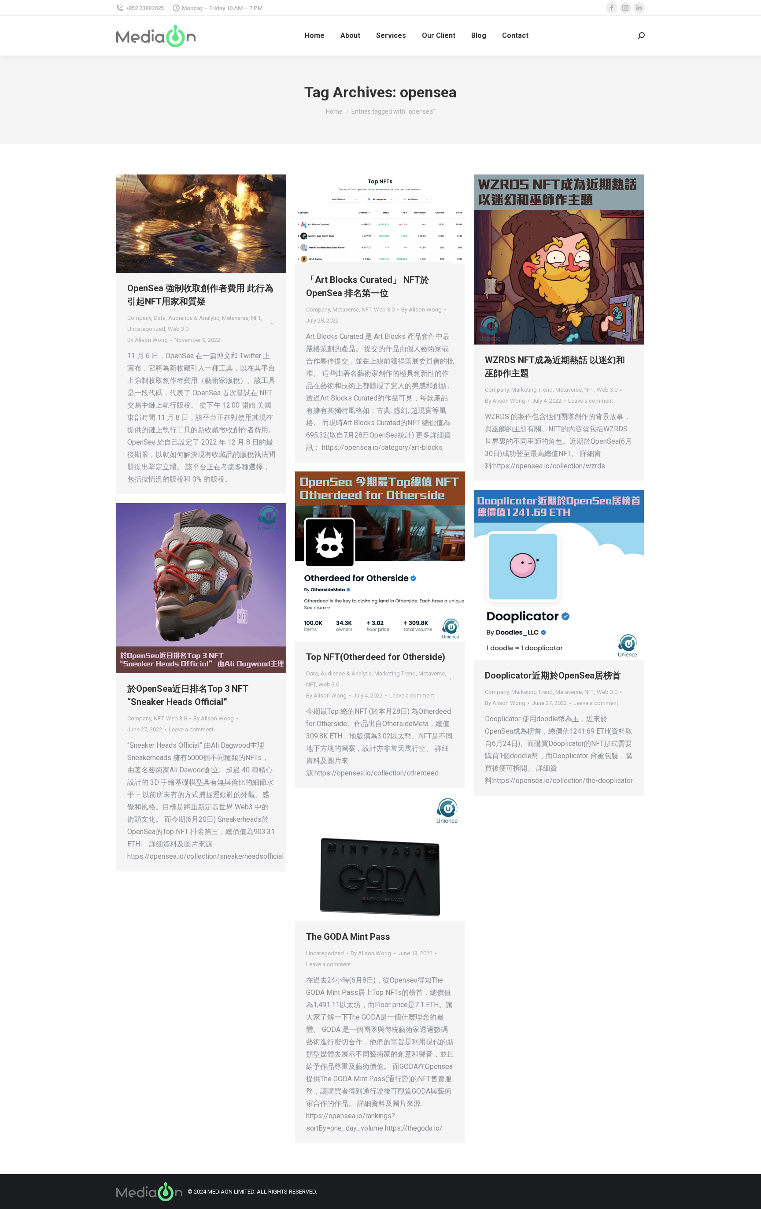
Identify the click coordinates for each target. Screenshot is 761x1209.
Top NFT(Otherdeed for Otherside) (375, 657)
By (147, 340)
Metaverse (235, 318)
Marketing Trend (532, 389)
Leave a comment (590, 400)
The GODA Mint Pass (348, 936)
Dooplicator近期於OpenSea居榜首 (553, 675)
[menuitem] (314, 36)
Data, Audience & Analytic (186, 318)
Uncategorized (146, 329)
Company (139, 318)
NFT (256, 318)
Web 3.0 (178, 329)
